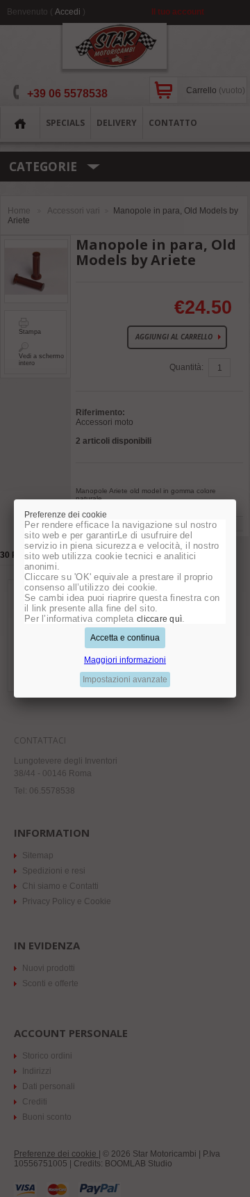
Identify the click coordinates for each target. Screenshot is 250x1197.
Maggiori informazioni (125, 660)
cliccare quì (159, 619)
